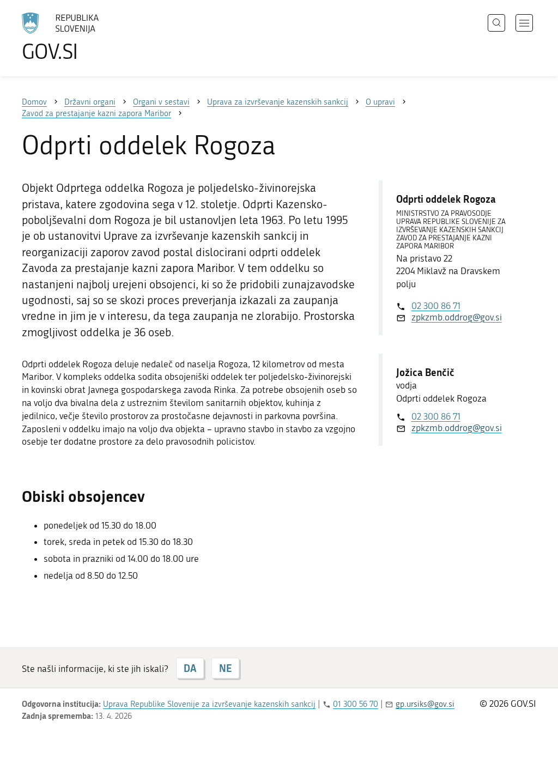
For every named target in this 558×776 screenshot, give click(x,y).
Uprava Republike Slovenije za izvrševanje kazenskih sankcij (209, 704)
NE (225, 668)
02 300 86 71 (435, 305)
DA (190, 668)
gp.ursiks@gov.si (425, 704)
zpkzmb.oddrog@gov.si (456, 317)
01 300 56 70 (355, 704)
